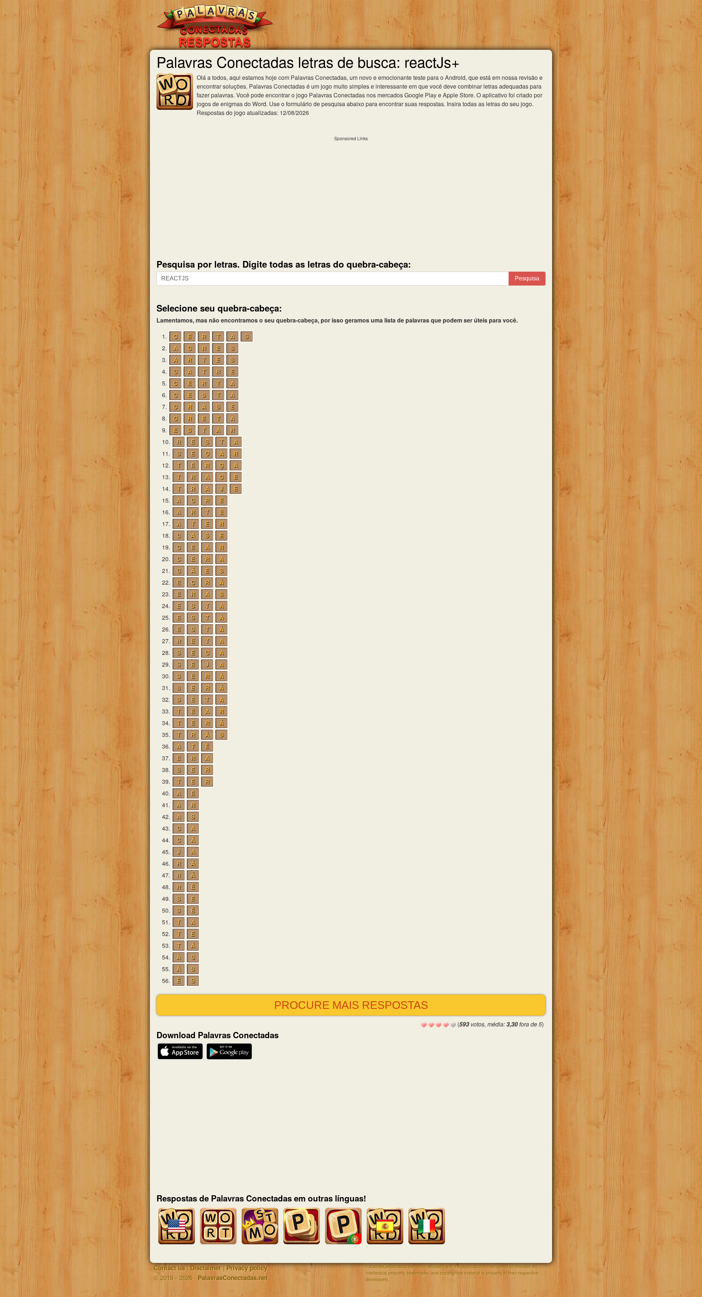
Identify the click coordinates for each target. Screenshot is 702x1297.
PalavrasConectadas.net (233, 1277)
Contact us (169, 1267)
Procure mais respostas (351, 1005)
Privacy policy (246, 1267)
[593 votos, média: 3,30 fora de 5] (424, 1025)
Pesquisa (527, 278)
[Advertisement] (351, 196)
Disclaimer (205, 1267)
